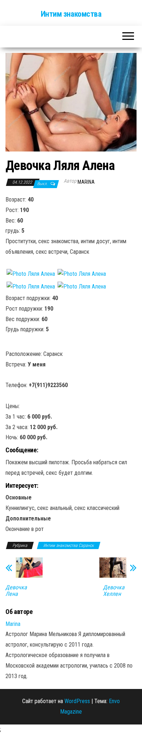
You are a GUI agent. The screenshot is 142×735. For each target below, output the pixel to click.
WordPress (77, 701)
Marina (86, 182)
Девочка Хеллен (114, 590)
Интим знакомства (71, 13)
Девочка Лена (16, 590)
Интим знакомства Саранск (68, 545)
